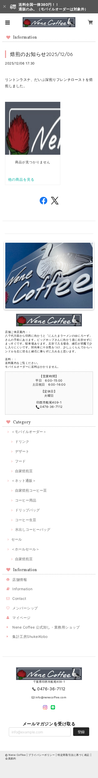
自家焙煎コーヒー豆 (31, 490)
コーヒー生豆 (25, 520)
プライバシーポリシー (41, 754)
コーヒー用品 (25, 500)
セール (16, 539)
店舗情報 (19, 579)
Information (22, 589)
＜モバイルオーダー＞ (28, 431)
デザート (22, 451)
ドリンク (22, 441)
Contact (19, 598)
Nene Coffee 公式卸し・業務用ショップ (46, 627)
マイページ (21, 617)
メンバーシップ (25, 608)
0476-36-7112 (51, 688)
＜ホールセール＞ (25, 549)
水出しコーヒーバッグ (32, 529)
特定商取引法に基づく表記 (73, 754)
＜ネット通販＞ (23, 480)
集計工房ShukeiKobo (30, 636)
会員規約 (10, 758)
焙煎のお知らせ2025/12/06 (41, 54)
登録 (81, 732)
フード (20, 461)
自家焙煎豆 (24, 471)
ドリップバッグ (27, 510)
